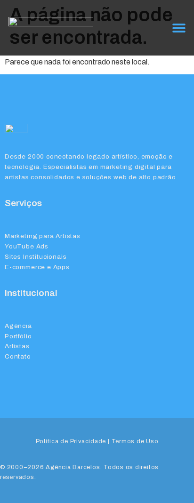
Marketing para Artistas (43, 236)
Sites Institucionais (35, 256)
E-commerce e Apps (37, 267)
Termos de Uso (135, 441)
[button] (178, 27)
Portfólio (18, 336)
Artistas (17, 346)
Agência (18, 325)
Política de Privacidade (71, 441)
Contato (18, 356)
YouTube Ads (26, 246)
